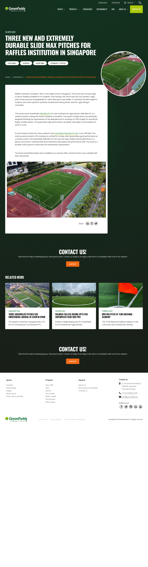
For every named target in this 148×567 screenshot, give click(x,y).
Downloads (102, 2)
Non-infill (49, 385)
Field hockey (11, 388)
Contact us (136, 9)
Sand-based (50, 399)
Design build (87, 9)
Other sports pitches (14, 396)
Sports (60, 9)
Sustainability (102, 9)
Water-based (51, 396)
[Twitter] (126, 406)
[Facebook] (121, 406)
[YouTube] (140, 406)
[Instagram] (130, 406)
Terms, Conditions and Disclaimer (75, 419)
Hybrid (48, 391)
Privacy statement (56, 419)
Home (7, 77)
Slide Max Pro (45, 113)
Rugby (8, 391)
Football (9, 385)
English (130, 2)
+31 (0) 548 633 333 (129, 393)
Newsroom (116, 2)
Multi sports (11, 393)
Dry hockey (50, 393)
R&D (113, 9)
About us (122, 9)
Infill (47, 388)
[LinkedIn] (135, 406)
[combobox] (129, 2)
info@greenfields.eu (130, 397)
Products (73, 9)
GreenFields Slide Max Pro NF (66, 133)
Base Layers (50, 402)
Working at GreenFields (88, 388)
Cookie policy (43, 419)
